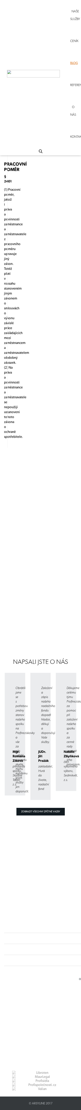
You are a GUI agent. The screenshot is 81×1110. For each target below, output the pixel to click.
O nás (73, 110)
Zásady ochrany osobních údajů (34, 1019)
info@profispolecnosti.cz (39, 1011)
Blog (74, 63)
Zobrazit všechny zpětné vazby (40, 811)
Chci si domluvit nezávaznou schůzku (29, 626)
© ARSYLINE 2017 (40, 1103)
